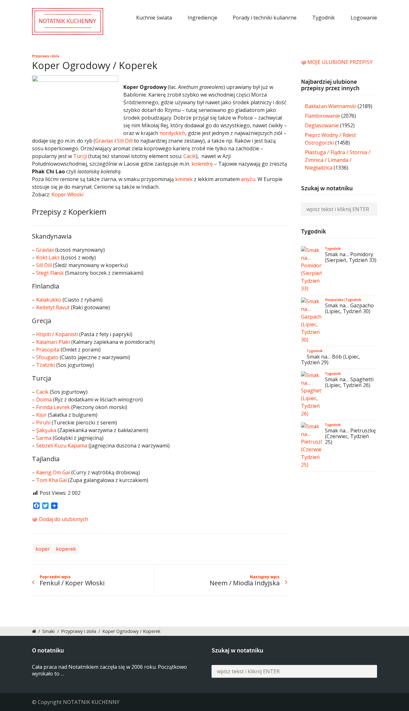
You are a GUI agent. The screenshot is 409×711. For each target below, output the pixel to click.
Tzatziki (45, 364)
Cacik (189, 156)
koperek (66, 548)
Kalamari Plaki (53, 341)
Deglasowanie (322, 125)
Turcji (80, 156)
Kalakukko (48, 299)
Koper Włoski (67, 194)
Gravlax (104, 140)
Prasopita (47, 349)
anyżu (248, 179)
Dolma (44, 399)
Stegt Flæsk (50, 272)
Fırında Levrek (53, 407)
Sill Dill (125, 140)
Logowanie (364, 17)
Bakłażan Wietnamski (330, 106)
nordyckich (172, 133)
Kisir (41, 414)
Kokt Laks (48, 257)
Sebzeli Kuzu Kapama (61, 445)
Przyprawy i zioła (45, 56)
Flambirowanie (322, 115)
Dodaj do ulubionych (63, 519)
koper (42, 548)
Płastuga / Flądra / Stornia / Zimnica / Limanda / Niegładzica (337, 160)
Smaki (48, 631)
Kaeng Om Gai (53, 472)
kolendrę (202, 163)
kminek (184, 179)
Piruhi (43, 422)
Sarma (43, 437)
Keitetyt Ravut (53, 307)
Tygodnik (323, 17)
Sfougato (47, 357)
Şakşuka (46, 430)
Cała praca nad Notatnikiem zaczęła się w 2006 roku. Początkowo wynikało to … (109, 670)
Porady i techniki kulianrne (265, 17)
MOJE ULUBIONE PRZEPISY (340, 62)
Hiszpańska (334, 299)
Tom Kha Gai (51, 480)
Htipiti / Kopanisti (57, 334)
